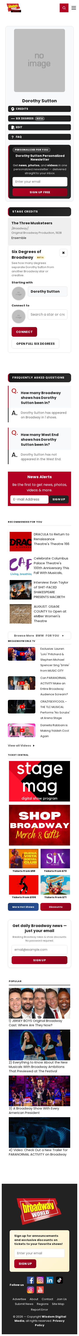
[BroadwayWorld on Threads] (30, 1290)
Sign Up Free (40, 192)
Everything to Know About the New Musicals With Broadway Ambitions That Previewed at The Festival (38, 1066)
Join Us (62, 1299)
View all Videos (19, 745)
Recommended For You (25, 522)
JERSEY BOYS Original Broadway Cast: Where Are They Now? (35, 1023)
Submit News (24, 1304)
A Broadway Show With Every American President (34, 1110)
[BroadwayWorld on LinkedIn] (50, 1280)
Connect (24, 332)
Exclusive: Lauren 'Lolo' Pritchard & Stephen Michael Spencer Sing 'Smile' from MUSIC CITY (54, 660)
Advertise (19, 1299)
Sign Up (58, 499)
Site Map (58, 1304)
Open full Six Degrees (35, 344)
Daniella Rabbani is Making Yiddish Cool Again (54, 730)
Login (53, 7)
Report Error (39, 1310)
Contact (47, 1299)
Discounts (56, 907)
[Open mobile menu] (73, 8)
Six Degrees (29, 118)
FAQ (19, 137)
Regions (42, 1304)
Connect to (20, 306)
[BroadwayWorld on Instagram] (40, 1280)
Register (40, 7)
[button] (64, 8)
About (34, 1299)
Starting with (22, 283)
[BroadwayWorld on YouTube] (40, 1290)
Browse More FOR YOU (36, 635)
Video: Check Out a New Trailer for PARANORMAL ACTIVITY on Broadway (38, 1152)
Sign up (39, 960)
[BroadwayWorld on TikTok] (59, 1280)
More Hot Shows (23, 907)
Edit (19, 127)
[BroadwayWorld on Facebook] (30, 1280)
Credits (22, 109)
